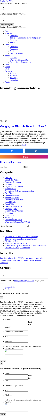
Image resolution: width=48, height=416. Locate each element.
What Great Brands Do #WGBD (18, 222)
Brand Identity (10, 202)
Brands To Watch (11, 180)
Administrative (10, 189)
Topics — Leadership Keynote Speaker (25, 38)
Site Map (8, 289)
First (30, 322)
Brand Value (10, 204)
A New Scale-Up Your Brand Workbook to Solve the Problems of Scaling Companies (25, 246)
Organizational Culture (14, 186)
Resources (9, 71)
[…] (24, 145)
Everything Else (11, 209)
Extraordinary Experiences (20, 62)
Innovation (9, 213)
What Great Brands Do (19, 60)
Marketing (9, 217)
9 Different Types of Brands (16, 243)
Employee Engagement (14, 182)
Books (7, 55)
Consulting (9, 44)
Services (13, 51)
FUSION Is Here (11, 241)
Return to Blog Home (11, 162)
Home (7, 31)
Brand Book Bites (12, 198)
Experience (14, 40)
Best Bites (9, 193)
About (7, 67)
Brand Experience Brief (14, 200)
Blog (7, 64)
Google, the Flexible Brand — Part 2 (23, 126)
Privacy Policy (10, 287)
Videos (12, 42)
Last (30, 324)
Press (7, 69)
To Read (13, 73)
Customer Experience (13, 206)
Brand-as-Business (12, 195)
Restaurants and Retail (13, 220)
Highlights (14, 80)
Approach (14, 49)
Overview (14, 36)
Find (25, 167)
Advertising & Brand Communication (19, 191)
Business (8, 178)
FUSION (13, 58)
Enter (3, 361)
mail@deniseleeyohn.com (24, 281)
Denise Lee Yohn (6, 1)
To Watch (13, 75)
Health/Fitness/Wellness (14, 211)
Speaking (8, 33)
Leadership (9, 215)
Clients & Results (16, 53)
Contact (8, 82)
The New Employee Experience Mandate (21, 239)
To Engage (14, 78)
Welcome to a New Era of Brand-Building (21, 237)
